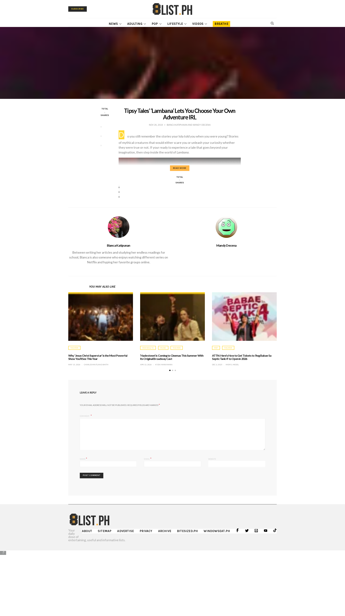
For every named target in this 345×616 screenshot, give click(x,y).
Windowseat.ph (217, 531)
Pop (155, 24)
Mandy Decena (226, 245)
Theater (74, 348)
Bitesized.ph (187, 531)
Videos (197, 24)
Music (163, 348)
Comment (85, 416)
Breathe (221, 24)
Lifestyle (175, 24)
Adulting (134, 24)
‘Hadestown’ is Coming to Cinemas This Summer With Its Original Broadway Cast (171, 357)
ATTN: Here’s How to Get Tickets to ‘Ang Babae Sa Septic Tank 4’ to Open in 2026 (241, 357)
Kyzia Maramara (164, 364)
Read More (179, 168)
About (87, 531)
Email (147, 458)
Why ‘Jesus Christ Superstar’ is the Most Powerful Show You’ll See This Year (97, 357)
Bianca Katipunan (118, 245)
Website (212, 459)
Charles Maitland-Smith (96, 364)
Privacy (146, 531)
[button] (170, 370)
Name (83, 458)
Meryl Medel (232, 364)
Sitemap (104, 531)
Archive (164, 531)
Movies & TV (148, 348)
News (113, 24)
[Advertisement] (172, 580)
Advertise (125, 531)
